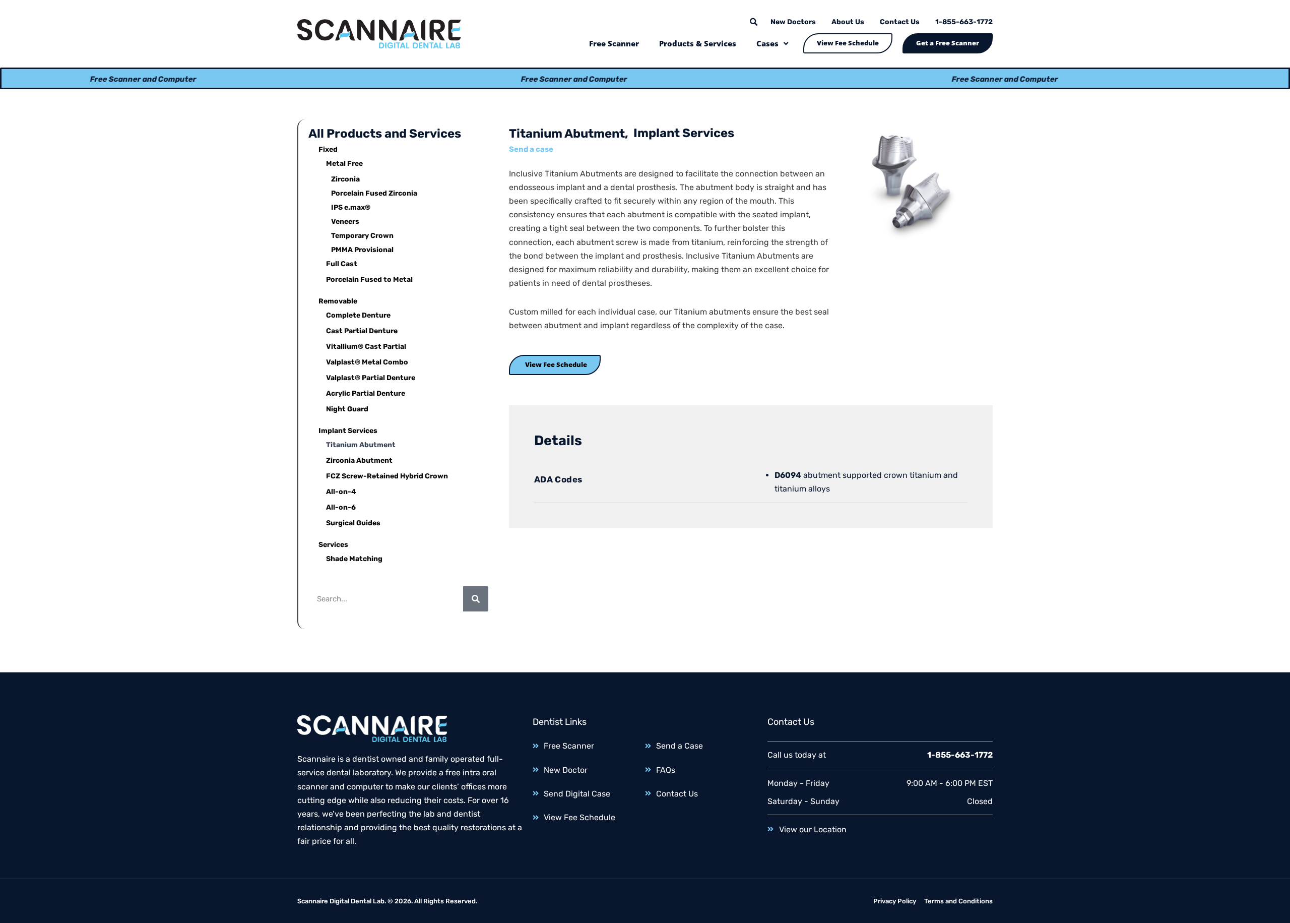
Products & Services (697, 43)
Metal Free (344, 163)
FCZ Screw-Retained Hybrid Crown (387, 476)
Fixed (328, 149)
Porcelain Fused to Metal (369, 279)
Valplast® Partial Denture (370, 378)
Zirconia (345, 179)
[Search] (475, 598)
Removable (337, 301)
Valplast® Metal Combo (367, 362)
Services (333, 544)
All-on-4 (341, 491)
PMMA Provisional (362, 249)
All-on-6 (341, 507)
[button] (753, 22)
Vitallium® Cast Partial (366, 346)
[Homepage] (379, 33)
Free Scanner (614, 43)
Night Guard (347, 409)
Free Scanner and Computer (115, 79)
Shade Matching (354, 559)
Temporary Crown (362, 235)
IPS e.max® (350, 207)
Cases (767, 43)
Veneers (345, 221)
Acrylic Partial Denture (365, 393)
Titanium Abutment (361, 445)
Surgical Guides (353, 523)
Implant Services (347, 430)
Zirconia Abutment (359, 460)
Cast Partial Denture (362, 331)
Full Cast (341, 264)
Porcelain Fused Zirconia (374, 193)
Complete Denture (358, 315)
